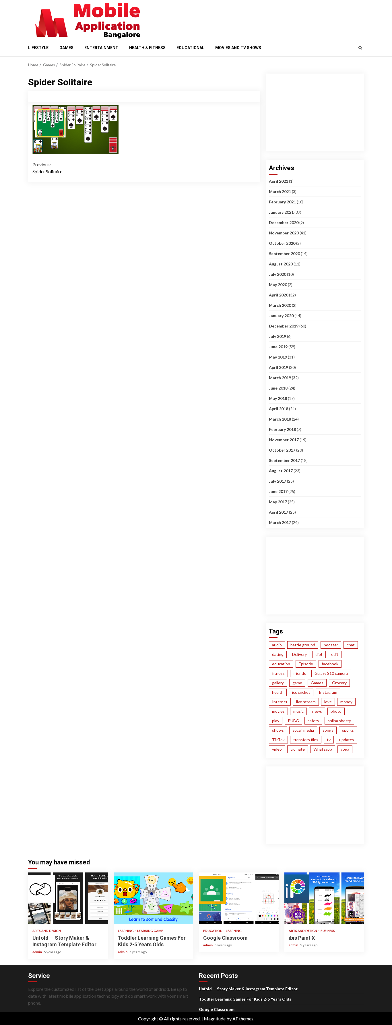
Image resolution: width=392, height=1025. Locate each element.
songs (328, 730)
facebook (330, 663)
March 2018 (280, 419)
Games (66, 47)
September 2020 (284, 253)
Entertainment (101, 47)
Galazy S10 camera (331, 673)
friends (299, 673)
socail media (303, 730)
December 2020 (283, 222)
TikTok (278, 739)
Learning (126, 930)
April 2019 (278, 367)
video (277, 749)
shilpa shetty (339, 720)
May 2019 (278, 356)
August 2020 (281, 263)
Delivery (299, 654)
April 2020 (278, 294)
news (317, 711)
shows (278, 730)
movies (278, 711)
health (278, 692)
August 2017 (281, 470)
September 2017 (284, 460)
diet (319, 654)
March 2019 (280, 377)
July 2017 (277, 481)
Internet (280, 701)
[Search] (360, 47)
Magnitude (215, 1018)
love (328, 701)
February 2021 (282, 201)
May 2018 (278, 398)
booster (331, 644)
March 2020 (280, 305)
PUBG (293, 720)
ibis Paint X (324, 898)
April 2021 (278, 181)
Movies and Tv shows (238, 47)
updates (346, 739)
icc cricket (301, 692)
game (297, 682)
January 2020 (281, 315)
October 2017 (282, 450)
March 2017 (280, 522)
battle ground (302, 644)
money (346, 701)
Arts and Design (46, 930)
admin (37, 952)
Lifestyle (38, 47)
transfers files (305, 739)
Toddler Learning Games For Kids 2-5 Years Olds (153, 898)
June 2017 (278, 491)
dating (278, 654)
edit (334, 654)
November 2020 (284, 232)
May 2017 (278, 501)
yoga (345, 749)
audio (277, 644)
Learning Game (150, 930)
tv (329, 739)
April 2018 (278, 408)
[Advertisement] (256, 18)
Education (213, 930)
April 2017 (278, 512)
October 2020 (282, 243)
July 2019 (277, 336)
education (281, 663)
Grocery (339, 682)
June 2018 (278, 388)
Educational (190, 47)
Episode (306, 663)
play (275, 720)
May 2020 (278, 284)
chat (351, 644)
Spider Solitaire (47, 168)
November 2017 (284, 439)
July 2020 (277, 274)
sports (348, 730)
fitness (278, 673)
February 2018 (282, 429)
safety (313, 720)
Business (328, 930)
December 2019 (283, 325)
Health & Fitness (147, 47)
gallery (278, 682)
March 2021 (280, 191)
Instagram (328, 692)
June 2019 (278, 346)
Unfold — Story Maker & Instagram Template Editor (68, 898)
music (298, 711)
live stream (306, 701)
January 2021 (281, 212)
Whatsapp (322, 749)
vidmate (297, 749)
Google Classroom (239, 898)
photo (336, 711)
